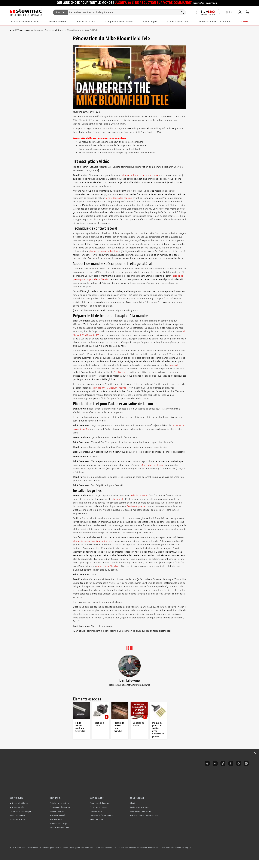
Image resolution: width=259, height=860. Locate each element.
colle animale (117, 499)
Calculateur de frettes (59, 803)
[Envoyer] (182, 12)
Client (132, 803)
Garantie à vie (96, 811)
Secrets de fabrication (59, 827)
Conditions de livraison (99, 803)
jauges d (173, 365)
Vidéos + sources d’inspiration (30, 30)
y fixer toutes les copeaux (119, 198)
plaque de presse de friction (103, 251)
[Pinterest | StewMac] (238, 764)
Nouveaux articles (17, 819)
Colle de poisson (138, 495)
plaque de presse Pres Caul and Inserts (92, 541)
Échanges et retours (98, 807)
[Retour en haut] (255, 753)
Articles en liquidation (19, 803)
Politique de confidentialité (81, 848)
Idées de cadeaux (17, 815)
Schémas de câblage (58, 823)
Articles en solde (17, 807)
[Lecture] (129, 77)
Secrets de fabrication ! (55, 30)
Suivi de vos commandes (140, 811)
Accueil (13, 30)
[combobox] (119, 12)
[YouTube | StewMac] (215, 764)
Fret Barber (119, 372)
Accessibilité (33, 848)
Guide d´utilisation (58, 811)
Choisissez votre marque (20, 811)
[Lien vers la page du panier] (247, 12)
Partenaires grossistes (139, 807)
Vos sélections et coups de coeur (144, 815)
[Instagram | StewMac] (207, 764)
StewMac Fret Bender (153, 465)
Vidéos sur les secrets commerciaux (140, 175)
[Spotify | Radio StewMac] (246, 764)
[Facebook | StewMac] (230, 764)
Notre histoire (56, 819)
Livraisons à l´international (101, 815)
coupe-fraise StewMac (108, 566)
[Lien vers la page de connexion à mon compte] (239, 12)
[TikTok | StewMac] (222, 764)
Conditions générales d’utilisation (54, 848)
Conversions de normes (60, 807)
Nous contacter (96, 819)
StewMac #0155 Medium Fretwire (108, 387)
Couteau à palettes (136, 506)
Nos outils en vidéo (58, 815)
